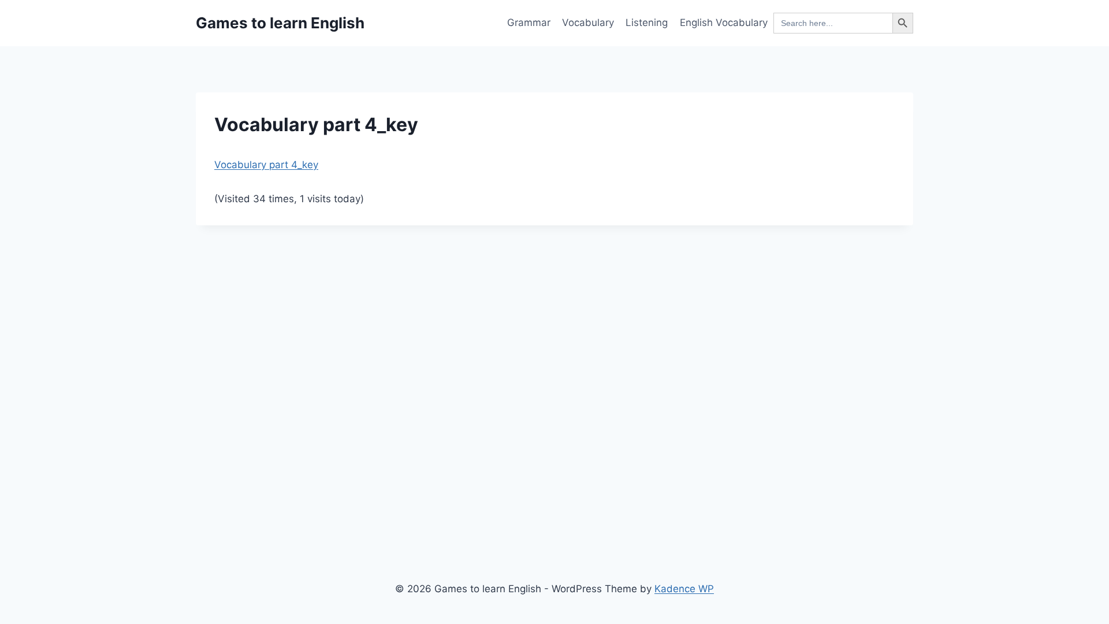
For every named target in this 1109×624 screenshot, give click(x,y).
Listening (647, 22)
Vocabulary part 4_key (266, 164)
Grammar (528, 22)
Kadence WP (684, 589)
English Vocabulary (724, 22)
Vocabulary (588, 22)
